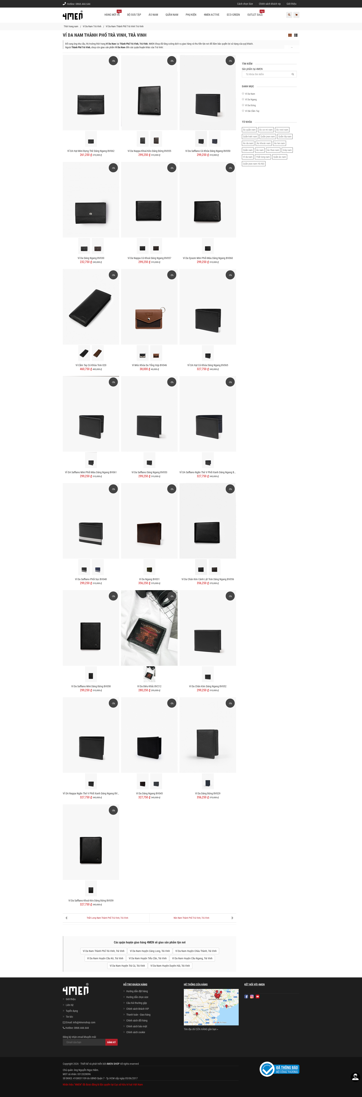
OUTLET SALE (255, 13)
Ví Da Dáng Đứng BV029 (207, 793)
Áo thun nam (273, 150)
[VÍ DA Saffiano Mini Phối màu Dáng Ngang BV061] (91, 413)
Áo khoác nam (264, 143)
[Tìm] (293, 74)
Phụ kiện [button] (191, 14)
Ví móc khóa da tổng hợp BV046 (149, 365)
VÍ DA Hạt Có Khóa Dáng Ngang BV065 (207, 365)
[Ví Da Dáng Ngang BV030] (91, 199)
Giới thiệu (291, 3)
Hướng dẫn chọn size (137, 997)
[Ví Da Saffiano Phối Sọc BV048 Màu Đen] (84, 567)
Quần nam (248, 150)
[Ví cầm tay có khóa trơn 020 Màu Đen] (84, 353)
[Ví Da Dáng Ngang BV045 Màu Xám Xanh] (156, 781)
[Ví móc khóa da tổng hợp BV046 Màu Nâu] (156, 353)
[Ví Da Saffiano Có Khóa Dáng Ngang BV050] (207, 92)
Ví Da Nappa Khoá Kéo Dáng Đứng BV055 (149, 150)
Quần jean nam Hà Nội (253, 163)
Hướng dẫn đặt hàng (137, 991)
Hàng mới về (112, 13)
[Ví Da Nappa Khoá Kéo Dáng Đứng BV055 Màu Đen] (142, 138)
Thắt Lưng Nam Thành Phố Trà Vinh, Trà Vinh (107, 918)
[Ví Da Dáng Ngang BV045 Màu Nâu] (142, 781)
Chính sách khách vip (270, 3)
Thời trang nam (71, 26)
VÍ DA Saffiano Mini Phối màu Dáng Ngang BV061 (91, 472)
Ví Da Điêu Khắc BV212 (149, 686)
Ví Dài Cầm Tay (252, 111)
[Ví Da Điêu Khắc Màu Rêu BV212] (149, 674)
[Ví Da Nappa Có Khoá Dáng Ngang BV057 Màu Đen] (142, 245)
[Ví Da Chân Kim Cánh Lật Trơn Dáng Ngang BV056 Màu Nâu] (214, 567)
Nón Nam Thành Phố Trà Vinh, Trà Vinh (191, 918)
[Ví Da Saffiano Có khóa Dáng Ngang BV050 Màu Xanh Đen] (214, 138)
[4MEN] (73, 17)
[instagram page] (252, 996)
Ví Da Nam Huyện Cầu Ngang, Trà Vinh (192, 958)
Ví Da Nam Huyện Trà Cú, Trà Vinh (127, 965)
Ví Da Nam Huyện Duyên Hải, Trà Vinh (170, 965)
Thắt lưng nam (263, 156)
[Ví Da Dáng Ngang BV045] (149, 734)
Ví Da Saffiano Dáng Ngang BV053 (149, 472)
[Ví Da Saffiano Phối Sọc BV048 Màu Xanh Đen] (97, 567)
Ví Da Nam (250, 93)
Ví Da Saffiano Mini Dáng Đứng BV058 (91, 686)
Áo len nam (279, 143)
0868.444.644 (83, 3)
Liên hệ (70, 1005)
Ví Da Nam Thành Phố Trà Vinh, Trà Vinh (103, 950)
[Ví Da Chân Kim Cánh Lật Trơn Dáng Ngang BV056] (207, 520)
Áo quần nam (249, 129)
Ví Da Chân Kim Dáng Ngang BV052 (207, 686)
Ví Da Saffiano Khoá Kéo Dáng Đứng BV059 (91, 900)
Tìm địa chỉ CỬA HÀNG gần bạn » (201, 1029)
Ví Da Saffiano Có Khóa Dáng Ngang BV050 (207, 150)
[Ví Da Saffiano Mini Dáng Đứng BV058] (91, 627)
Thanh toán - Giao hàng (138, 1014)
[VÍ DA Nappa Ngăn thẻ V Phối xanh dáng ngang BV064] (91, 734)
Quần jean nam (268, 136)
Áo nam (260, 150)
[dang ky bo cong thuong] (279, 1069)
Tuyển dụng (72, 1010)
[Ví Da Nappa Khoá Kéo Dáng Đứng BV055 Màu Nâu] (156, 138)
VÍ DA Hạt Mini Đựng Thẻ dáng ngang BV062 (90, 150)
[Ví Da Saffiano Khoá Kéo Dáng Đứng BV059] (91, 841)
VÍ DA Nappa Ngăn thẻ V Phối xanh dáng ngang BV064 (91, 793)
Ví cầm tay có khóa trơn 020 (91, 365)
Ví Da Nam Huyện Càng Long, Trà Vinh (150, 950)
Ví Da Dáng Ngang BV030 (91, 258)
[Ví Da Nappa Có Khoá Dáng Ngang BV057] (149, 199)
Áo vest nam (282, 129)
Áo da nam (248, 143)
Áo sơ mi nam (266, 129)
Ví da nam (247, 156)
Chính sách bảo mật (136, 1026)
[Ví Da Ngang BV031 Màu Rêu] (149, 567)
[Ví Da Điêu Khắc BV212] (149, 627)
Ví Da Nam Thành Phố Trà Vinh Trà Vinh (124, 26)
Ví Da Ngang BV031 (149, 579)
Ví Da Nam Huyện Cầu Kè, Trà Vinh (105, 958)
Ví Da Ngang (251, 99)
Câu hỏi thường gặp (136, 1002)
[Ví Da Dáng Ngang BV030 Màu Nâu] (97, 245)
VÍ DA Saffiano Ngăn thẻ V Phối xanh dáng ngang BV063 (207, 472)
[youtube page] (257, 996)
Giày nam (287, 150)
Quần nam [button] (172, 14)
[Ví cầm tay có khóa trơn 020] (91, 306)
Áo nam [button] (153, 14)
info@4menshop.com (84, 1022)
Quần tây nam (284, 136)
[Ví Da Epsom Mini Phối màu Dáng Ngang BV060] (207, 199)
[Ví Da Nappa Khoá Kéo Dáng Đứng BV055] (149, 92)
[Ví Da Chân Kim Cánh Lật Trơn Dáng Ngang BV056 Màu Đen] (201, 567)
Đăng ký (111, 1042)
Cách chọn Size (245, 3)
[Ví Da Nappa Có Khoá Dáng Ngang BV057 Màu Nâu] (156, 245)
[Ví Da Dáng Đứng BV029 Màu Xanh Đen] (207, 781)
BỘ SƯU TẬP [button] (134, 14)
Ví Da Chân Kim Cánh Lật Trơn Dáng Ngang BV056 (208, 579)
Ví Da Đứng (250, 105)
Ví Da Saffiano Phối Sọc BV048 (91, 579)
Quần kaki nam (250, 136)
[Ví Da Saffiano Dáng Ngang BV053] (149, 413)
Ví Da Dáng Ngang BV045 (149, 793)
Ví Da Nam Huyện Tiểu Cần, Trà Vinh (148, 958)
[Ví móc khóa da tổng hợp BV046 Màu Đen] (142, 353)
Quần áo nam (279, 156)
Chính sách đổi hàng (136, 1020)
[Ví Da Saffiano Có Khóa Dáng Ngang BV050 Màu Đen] (201, 138)
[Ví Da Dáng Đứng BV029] (207, 734)
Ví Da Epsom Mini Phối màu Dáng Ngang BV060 (208, 258)
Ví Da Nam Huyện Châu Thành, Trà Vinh (196, 950)
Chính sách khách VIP (137, 1008)
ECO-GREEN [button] (233, 14)
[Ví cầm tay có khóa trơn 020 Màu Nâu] (97, 353)
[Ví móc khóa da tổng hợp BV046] (149, 306)
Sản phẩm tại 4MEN (252, 68)
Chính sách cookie (135, 1032)
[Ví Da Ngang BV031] (149, 520)
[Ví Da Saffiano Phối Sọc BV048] (91, 520)
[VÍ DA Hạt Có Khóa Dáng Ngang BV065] (207, 306)
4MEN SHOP (113, 1063)
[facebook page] (246, 996)
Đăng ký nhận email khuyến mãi (79, 1036)
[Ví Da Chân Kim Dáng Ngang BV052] (207, 627)
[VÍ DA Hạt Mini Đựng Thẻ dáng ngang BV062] (91, 92)
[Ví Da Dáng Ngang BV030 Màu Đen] (84, 245)
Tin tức (69, 1016)
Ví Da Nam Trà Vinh (92, 26)
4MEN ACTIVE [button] (211, 14)
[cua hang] (211, 1007)
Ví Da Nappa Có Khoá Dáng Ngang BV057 (149, 258)
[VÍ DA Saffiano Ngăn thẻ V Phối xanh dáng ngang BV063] (207, 413)
